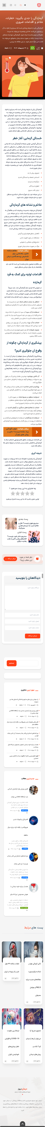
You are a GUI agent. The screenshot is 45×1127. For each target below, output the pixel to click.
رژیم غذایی (24, 877)
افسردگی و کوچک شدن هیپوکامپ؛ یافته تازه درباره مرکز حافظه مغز (22, 723)
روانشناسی (24, 849)
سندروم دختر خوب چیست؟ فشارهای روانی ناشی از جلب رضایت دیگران (17, 539)
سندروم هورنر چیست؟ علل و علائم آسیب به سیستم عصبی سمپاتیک (28, 525)
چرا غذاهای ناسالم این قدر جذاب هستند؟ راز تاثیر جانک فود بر (22, 734)
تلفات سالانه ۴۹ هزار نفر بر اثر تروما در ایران (11, 968)
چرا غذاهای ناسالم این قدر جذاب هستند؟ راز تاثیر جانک (17, 860)
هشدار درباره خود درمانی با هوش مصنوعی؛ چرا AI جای (19, 890)
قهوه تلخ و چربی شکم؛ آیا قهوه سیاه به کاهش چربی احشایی (23, 757)
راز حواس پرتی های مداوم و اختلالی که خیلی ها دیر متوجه (23, 701)
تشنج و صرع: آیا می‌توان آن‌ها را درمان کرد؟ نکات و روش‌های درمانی (33, 1043)
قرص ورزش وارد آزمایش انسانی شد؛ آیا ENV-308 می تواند (18, 793)
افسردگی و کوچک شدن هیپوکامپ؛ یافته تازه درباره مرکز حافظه (18, 827)
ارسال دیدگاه (12, 559)
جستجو (11, 663)
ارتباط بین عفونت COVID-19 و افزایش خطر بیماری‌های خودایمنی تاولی (12, 1043)
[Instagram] (11, 5)
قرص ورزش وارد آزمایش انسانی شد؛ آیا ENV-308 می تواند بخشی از (23, 712)
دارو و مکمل (24, 810)
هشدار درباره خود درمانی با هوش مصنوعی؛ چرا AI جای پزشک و (23, 746)
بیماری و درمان (32, 47)
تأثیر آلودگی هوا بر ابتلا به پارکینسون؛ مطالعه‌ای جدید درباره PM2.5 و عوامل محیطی (33, 980)
